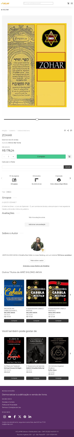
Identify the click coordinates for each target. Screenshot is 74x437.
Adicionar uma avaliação (37, 224)
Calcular (68, 167)
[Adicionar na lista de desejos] (65, 131)
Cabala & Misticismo (24, 130)
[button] (72, 3)
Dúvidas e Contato (8, 402)
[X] (19, 416)
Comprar (41, 156)
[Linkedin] (29, 416)
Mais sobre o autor (37, 260)
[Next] (70, 178)
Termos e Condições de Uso (11, 407)
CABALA (9, 192)
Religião (4, 130)
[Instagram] (4, 416)
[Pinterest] (24, 416)
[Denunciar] (71, 131)
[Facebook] (14, 416)
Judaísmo (12, 130)
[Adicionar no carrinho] (69, 156)
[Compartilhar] (68, 131)
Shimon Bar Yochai (14, 143)
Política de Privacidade (9, 405)
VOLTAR (6, 10)
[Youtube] (9, 416)
